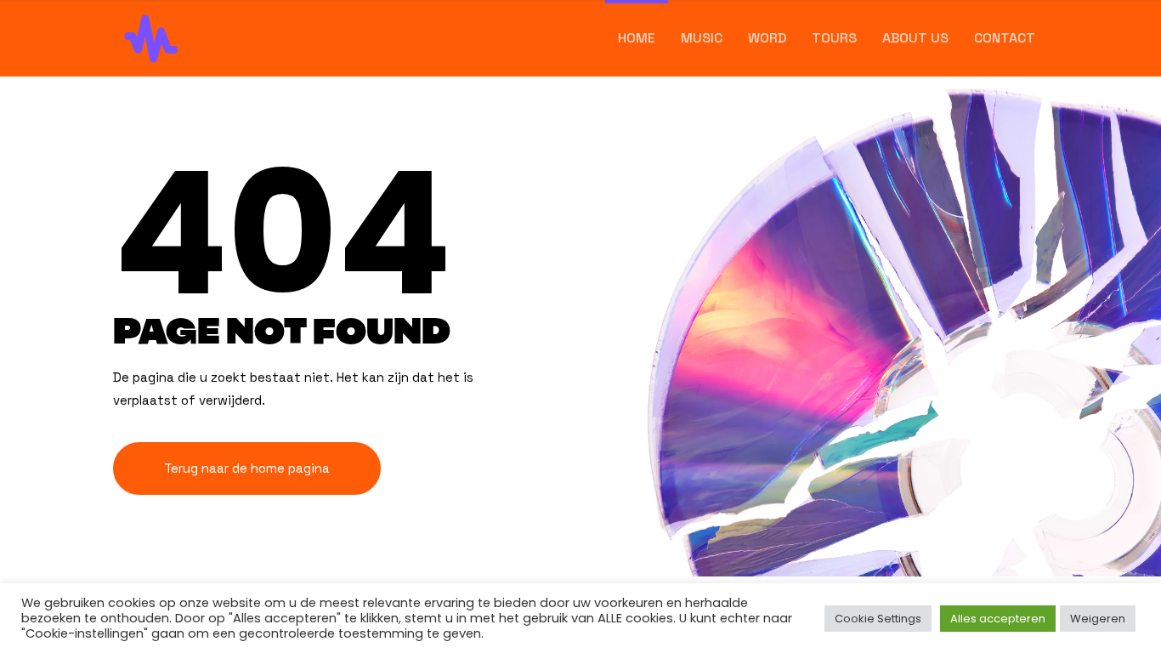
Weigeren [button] (1097, 618)
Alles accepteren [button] (997, 618)
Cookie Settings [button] (878, 618)
